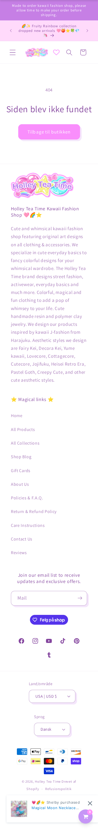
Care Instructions (28, 525)
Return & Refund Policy (34, 511)
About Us (20, 484)
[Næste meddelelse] (87, 31)
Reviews (19, 552)
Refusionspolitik (58, 789)
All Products (23, 429)
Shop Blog (21, 457)
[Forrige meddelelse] (11, 31)
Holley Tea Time (48, 781)
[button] (13, 52)
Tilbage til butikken (49, 132)
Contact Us (21, 539)
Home (17, 415)
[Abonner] (80, 598)
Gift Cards (20, 470)
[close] (90, 803)
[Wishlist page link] (56, 52)
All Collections (25, 443)
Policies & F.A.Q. (27, 498)
